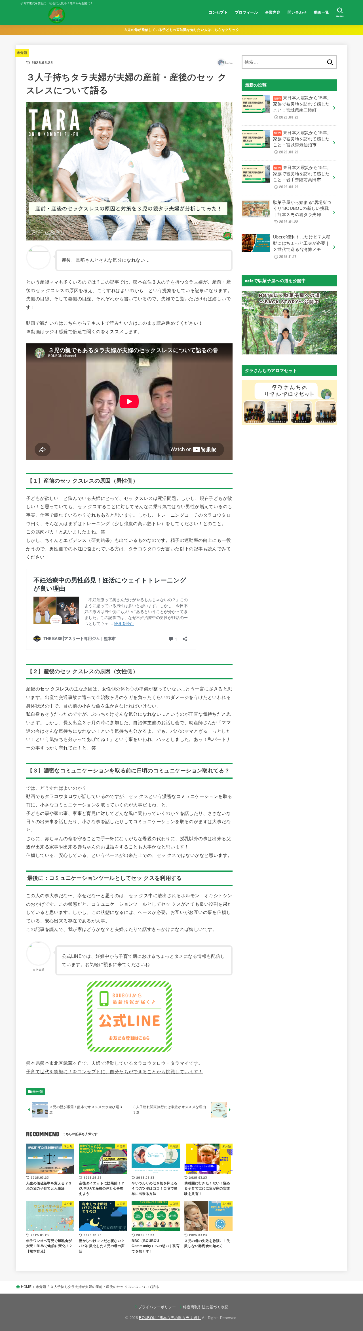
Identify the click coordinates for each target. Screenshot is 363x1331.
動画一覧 (321, 12)
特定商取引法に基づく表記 (205, 1307)
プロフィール (246, 12)
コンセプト (218, 12)
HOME (26, 1286)
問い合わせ (297, 12)
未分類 (22, 53)
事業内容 (272, 12)
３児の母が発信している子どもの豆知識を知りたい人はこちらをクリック (181, 30)
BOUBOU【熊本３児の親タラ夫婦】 (170, 1318)
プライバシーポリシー (157, 1307)
